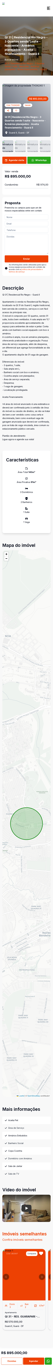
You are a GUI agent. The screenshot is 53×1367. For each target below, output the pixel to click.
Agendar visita (16, 160)
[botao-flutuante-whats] (48, 1361)
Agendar (33, 1361)
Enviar (26, 259)
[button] (6, 554)
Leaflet (21, 1095)
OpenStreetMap (33, 1095)
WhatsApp (41, 160)
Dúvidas (12, 1361)
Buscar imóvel (11, 59)
